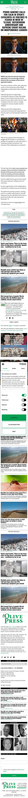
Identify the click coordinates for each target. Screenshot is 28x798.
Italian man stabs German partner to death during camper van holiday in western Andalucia (13, 521)
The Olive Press (16, 217)
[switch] (24, 400)
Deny (14, 431)
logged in (11, 325)
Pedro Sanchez (21, 215)
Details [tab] (14, 368)
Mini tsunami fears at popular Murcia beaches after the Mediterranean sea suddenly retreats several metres (12, 297)
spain (9, 217)
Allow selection (14, 424)
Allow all (14, 417)
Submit (14, 775)
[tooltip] (7, 318)
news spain (6, 215)
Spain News (18, 202)
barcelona (7, 213)
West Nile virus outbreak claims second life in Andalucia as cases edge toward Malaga (13, 493)
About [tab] (23, 368)
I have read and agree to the (13, 770)
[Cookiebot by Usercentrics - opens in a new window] (19, 364)
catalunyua (20, 213)
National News (13, 7)
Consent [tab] (5, 368)
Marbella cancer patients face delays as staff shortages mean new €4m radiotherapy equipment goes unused (13, 271)
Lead (7, 7)
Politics (21, 7)
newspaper (13, 215)
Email (3, 758)
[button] (25, 663)
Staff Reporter (16, 33)
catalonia (13, 213)
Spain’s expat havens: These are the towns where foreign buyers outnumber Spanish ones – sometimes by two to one (14, 245)
